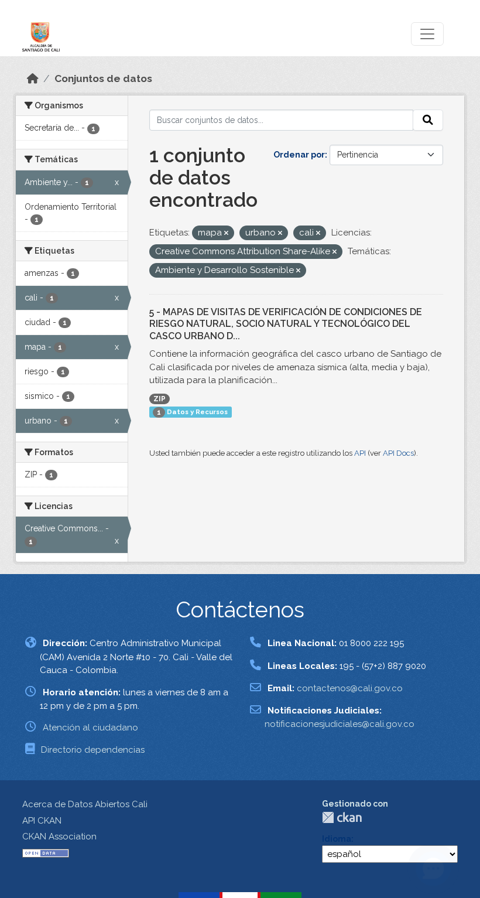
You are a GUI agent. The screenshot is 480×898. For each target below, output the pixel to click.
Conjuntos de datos (103, 78)
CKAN (342, 817)
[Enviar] (428, 120)
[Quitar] (226, 233)
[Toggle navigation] (427, 34)
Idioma (336, 839)
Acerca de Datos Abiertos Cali (85, 804)
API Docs (398, 453)
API (360, 453)
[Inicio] (33, 78)
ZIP (159, 399)
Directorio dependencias (93, 750)
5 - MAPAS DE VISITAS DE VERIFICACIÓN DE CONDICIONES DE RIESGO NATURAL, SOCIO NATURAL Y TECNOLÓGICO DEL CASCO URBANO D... (285, 324)
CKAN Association (59, 836)
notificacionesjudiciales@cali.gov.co (339, 724)
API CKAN (41, 820)
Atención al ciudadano (90, 727)
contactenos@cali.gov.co (350, 688)
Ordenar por (299, 154)
